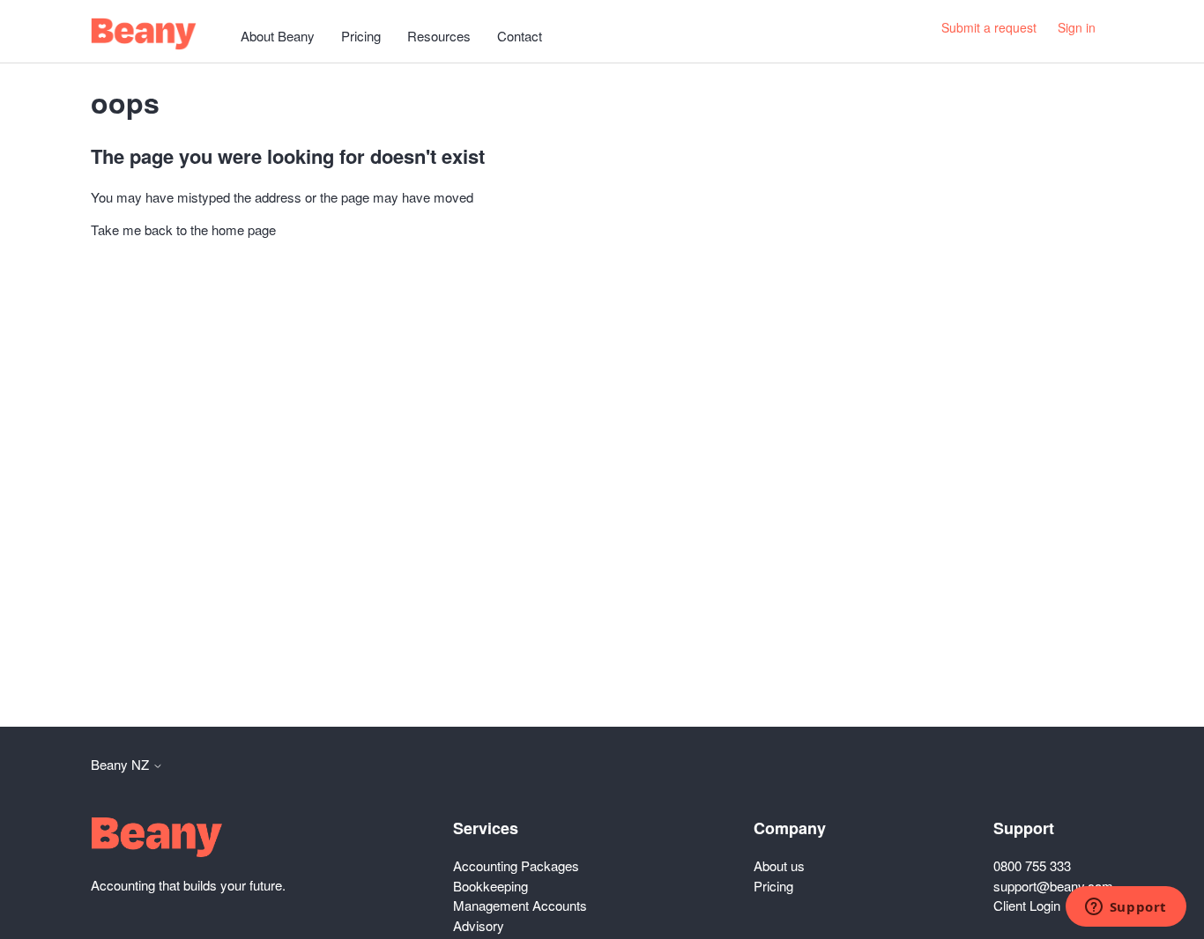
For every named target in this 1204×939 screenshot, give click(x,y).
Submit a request (989, 27)
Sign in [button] (1077, 27)
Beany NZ (121, 764)
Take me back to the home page (183, 229)
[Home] (144, 34)
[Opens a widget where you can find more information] (1125, 908)
